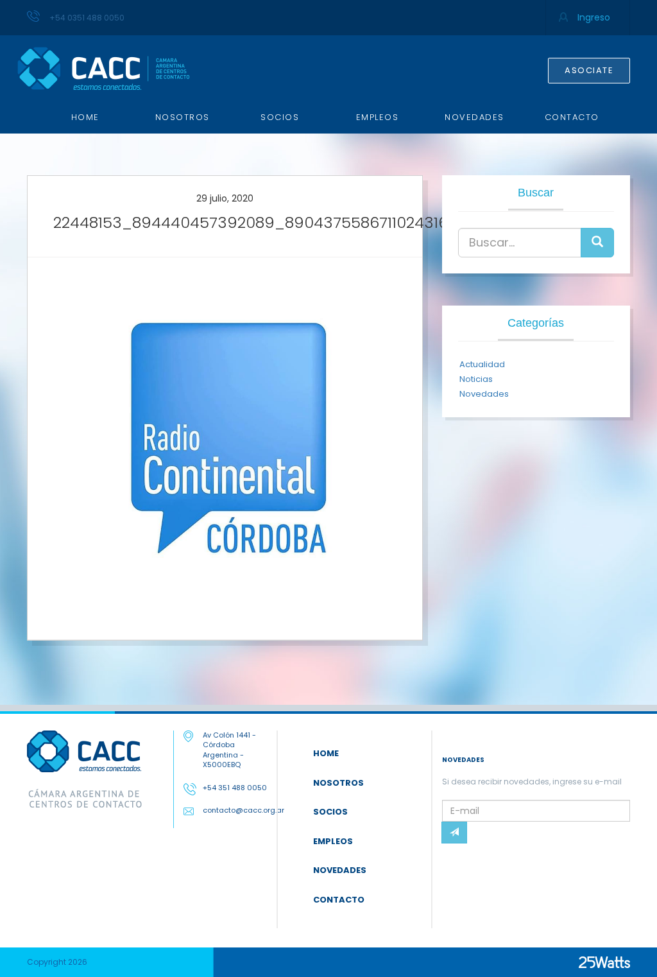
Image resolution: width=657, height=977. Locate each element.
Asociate (589, 70)
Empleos (377, 117)
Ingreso (593, 17)
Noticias (476, 379)
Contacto (572, 117)
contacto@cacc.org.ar (243, 810)
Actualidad (482, 364)
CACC (103, 68)
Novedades (474, 117)
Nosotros (182, 117)
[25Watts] (604, 962)
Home (85, 117)
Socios (279, 117)
